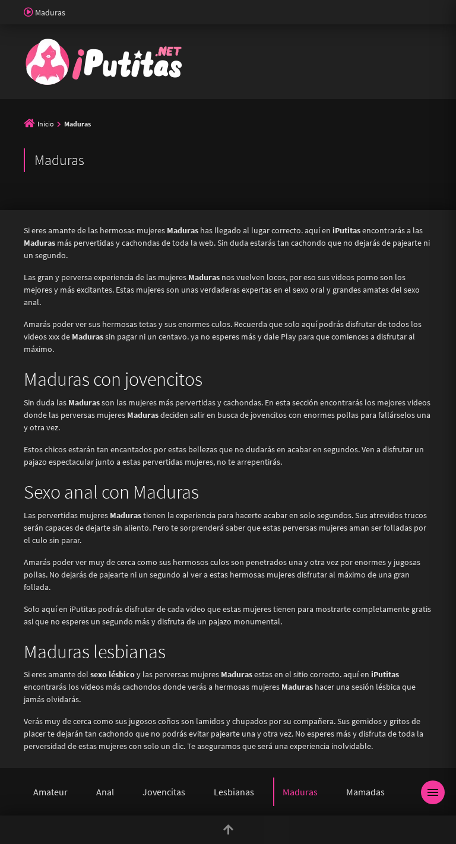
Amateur (50, 792)
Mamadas (365, 792)
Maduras (300, 792)
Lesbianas (234, 792)
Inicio (45, 123)
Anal (105, 792)
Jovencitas (163, 792)
